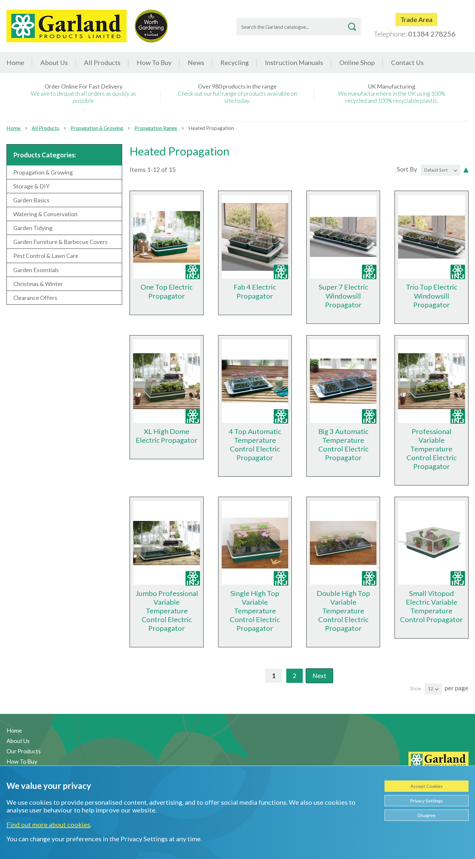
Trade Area (416, 19)
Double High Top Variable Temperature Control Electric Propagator (343, 610)
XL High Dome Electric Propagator (166, 435)
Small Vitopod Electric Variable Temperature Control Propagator (431, 606)
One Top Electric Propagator (167, 291)
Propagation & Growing (97, 128)
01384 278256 (432, 33)
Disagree (426, 815)
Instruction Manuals (294, 62)
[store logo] (66, 26)
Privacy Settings (426, 800)
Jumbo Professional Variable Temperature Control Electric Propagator (166, 610)
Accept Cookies (426, 786)
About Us (54, 62)
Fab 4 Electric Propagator (255, 291)
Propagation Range (156, 128)
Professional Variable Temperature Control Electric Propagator (431, 449)
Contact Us (407, 62)
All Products (46, 128)
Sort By (407, 169)
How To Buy (154, 62)
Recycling (234, 62)
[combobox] (299, 27)
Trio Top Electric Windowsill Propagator (431, 295)
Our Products (23, 751)
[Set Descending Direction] (466, 169)
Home (15, 62)
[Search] (352, 27)
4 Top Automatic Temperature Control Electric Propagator (255, 444)
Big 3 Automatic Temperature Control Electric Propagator (343, 444)
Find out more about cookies (48, 824)
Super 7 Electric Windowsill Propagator (343, 295)
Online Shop (357, 62)
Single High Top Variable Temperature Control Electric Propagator (255, 610)
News (196, 62)
